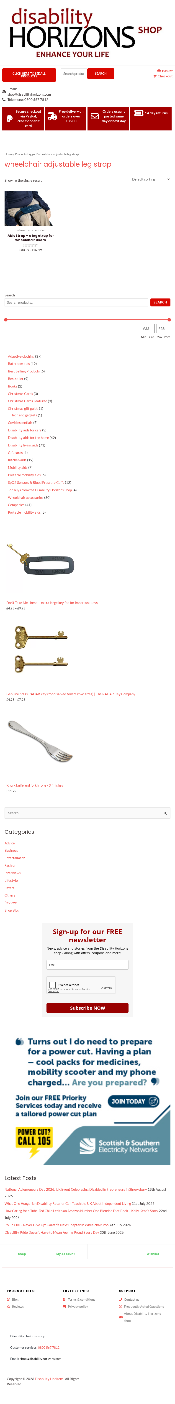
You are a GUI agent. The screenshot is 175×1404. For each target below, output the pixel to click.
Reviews (11, 903)
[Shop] (22, 1250)
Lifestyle (11, 880)
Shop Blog (12, 910)
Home (9, 154)
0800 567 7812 (48, 1347)
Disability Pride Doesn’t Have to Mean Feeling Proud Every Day (52, 1232)
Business (11, 850)
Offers (9, 888)
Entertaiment (15, 858)
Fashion (10, 865)
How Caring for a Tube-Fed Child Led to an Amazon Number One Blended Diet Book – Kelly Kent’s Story (81, 1211)
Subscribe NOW (87, 1008)
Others (10, 895)
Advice (10, 843)
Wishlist (153, 1254)
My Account (65, 1254)
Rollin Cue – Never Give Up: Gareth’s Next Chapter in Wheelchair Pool (57, 1225)
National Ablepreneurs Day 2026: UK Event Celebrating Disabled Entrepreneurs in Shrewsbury (76, 1189)
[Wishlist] (153, 1250)
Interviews (13, 873)
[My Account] (65, 1250)
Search (101, 73)
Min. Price (147, 337)
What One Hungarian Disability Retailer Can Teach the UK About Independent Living (68, 1203)
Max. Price (163, 337)
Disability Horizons (49, 1379)
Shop (22, 1254)
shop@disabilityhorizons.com (41, 1359)
